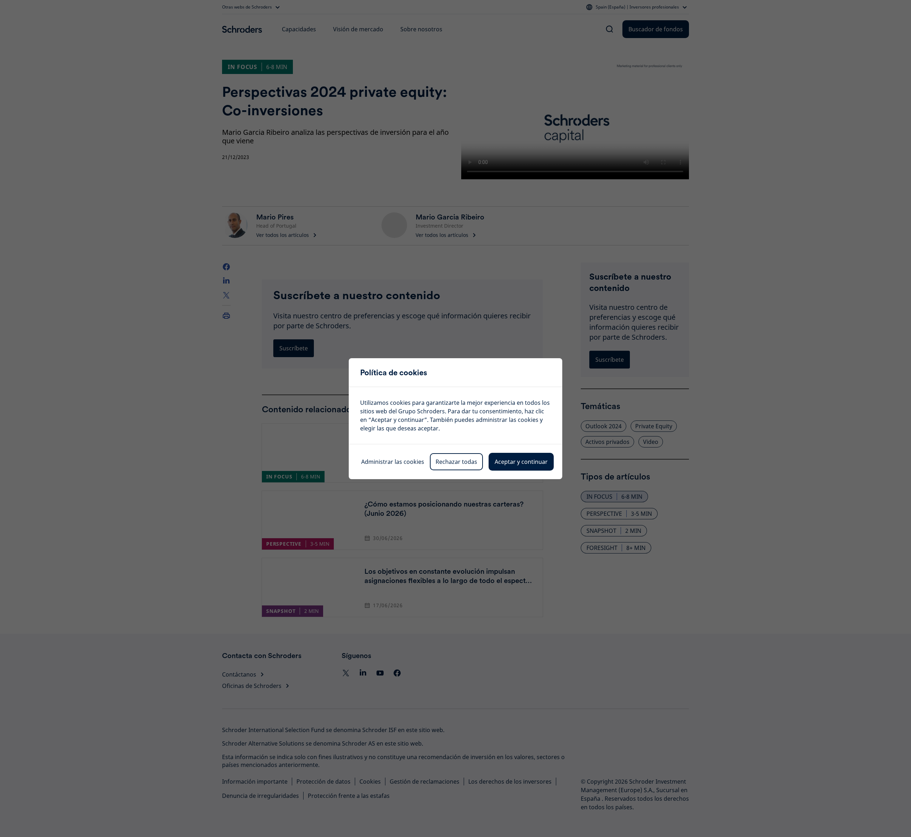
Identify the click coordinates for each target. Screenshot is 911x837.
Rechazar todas (456, 462)
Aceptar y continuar (521, 462)
